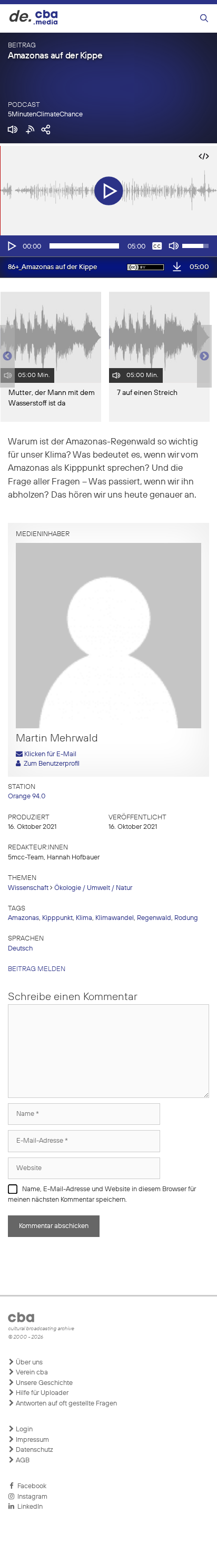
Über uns (28, 1362)
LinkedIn (28, 1506)
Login (23, 1429)
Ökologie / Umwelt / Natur (93, 888)
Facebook (30, 1486)
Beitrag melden (36, 969)
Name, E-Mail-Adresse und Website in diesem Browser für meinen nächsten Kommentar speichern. (102, 1194)
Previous (5, 356)
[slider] (84, 246)
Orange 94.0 (26, 796)
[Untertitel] (157, 246)
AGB (21, 1460)
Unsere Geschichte (43, 1383)
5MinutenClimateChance (45, 114)
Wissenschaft (28, 888)
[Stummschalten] (174, 246)
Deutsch (20, 948)
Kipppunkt (57, 918)
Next (204, 356)
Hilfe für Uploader (41, 1393)
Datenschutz (33, 1450)
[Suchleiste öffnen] (204, 18)
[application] (108, 245)
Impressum (31, 1440)
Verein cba (31, 1372)
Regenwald (154, 918)
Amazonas (23, 918)
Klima (84, 918)
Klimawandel (114, 918)
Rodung (186, 918)
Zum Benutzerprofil (50, 763)
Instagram (30, 1496)
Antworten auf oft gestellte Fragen (65, 1403)
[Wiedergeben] (11, 246)
